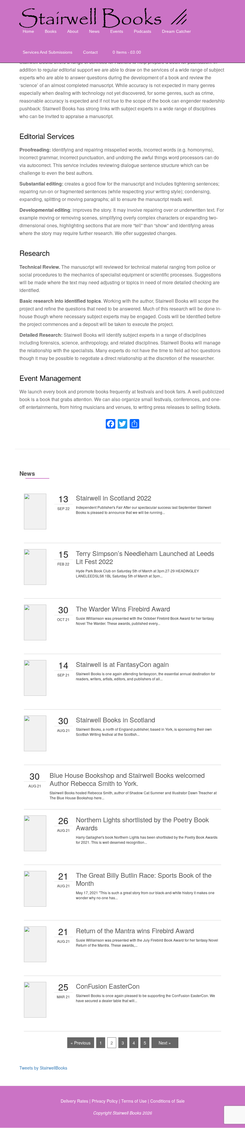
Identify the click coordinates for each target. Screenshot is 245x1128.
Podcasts (142, 31)
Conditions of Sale (167, 1101)
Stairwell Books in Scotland (115, 719)
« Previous (81, 1043)
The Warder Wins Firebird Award (123, 608)
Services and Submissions (47, 52)
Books (50, 31)
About (72, 31)
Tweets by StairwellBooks (43, 1068)
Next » (165, 1043)
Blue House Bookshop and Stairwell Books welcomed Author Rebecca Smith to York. (127, 779)
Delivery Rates (74, 1101)
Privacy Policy (105, 1101)
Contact (90, 52)
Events (116, 31)
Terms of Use (134, 1101)
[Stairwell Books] (104, 10)
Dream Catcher (176, 31)
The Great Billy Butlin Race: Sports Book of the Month (144, 879)
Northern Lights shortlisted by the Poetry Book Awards (142, 823)
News (94, 31)
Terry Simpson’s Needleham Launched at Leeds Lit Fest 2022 (145, 557)
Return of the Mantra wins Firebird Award (135, 930)
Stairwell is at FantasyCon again (122, 664)
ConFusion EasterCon (108, 986)
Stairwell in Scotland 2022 (113, 497)
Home (28, 31)
